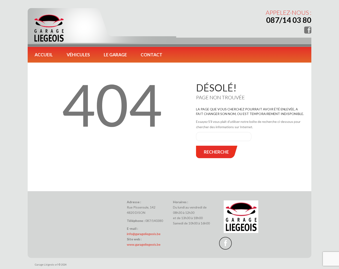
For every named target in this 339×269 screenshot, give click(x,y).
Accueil (44, 54)
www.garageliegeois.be (144, 244)
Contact (151, 54)
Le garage (115, 54)
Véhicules (78, 54)
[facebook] (225, 243)
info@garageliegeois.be (144, 234)
